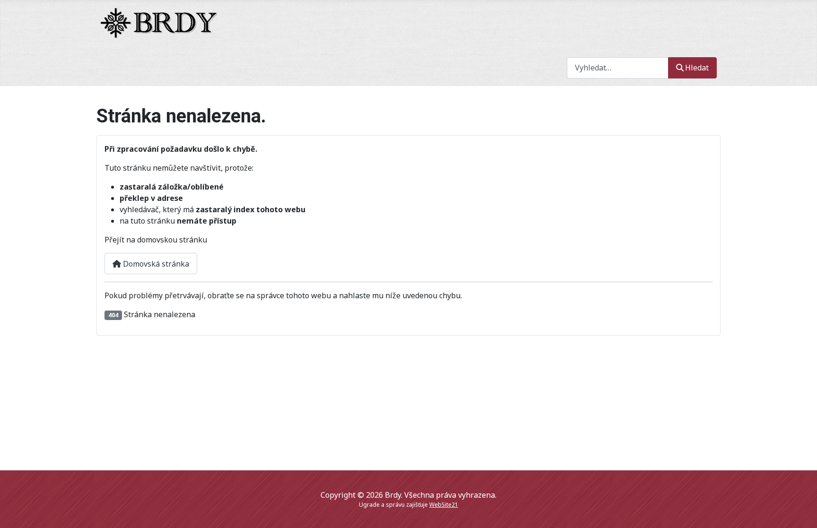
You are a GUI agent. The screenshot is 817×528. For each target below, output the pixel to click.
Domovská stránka (155, 264)
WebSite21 (443, 505)
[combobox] (618, 67)
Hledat (697, 67)
